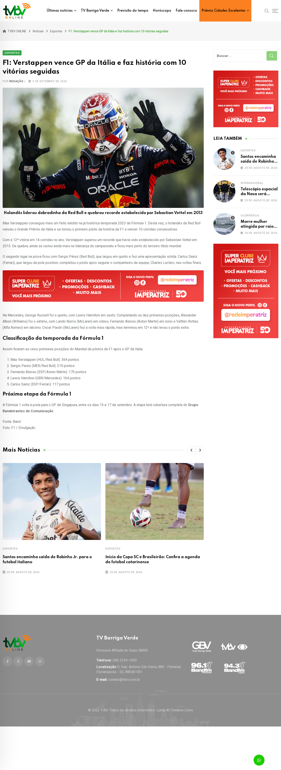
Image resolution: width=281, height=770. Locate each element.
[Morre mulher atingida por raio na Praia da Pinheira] (224, 224)
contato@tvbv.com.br (124, 679)
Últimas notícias (60, 11)
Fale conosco (186, 11)
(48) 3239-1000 (125, 660)
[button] (191, 450)
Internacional (252, 183)
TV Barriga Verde (95, 11)
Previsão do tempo (132, 11)
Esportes (10, 548)
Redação (16, 81)
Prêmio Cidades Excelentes (223, 11)
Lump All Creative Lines (175, 710)
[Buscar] (267, 10)
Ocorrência (250, 215)
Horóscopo (162, 11)
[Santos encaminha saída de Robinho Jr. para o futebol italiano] (224, 159)
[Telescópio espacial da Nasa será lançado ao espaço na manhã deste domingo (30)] (224, 191)
